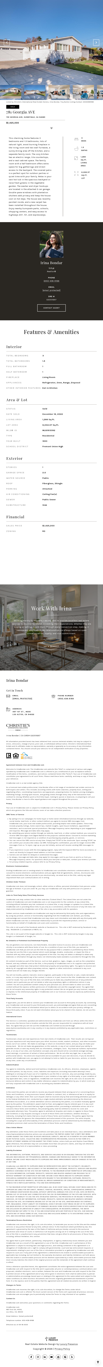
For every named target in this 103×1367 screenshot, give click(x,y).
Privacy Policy (62, 1349)
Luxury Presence (69, 1344)
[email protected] (26, 1316)
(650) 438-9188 (51, 281)
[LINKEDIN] (44, 1357)
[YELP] (71, 1357)
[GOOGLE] (65, 1357)
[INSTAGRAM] (37, 1357)
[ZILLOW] (58, 1357)
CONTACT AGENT (51, 308)
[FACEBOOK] (31, 1357)
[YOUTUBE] (51, 1357)
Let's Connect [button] (51, 646)
